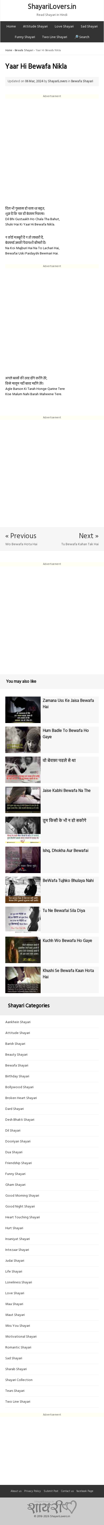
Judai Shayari (14, 1261)
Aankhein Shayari (18, 1022)
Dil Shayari (12, 1131)
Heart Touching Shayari (22, 1217)
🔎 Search (81, 37)
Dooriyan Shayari (18, 1141)
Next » (89, 536)
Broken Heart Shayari (21, 1098)
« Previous (20, 536)
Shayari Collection (19, 1380)
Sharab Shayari (16, 1369)
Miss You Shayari (17, 1326)
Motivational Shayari (21, 1337)
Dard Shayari (14, 1109)
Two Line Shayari (54, 37)
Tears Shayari (14, 1391)
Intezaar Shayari (17, 1250)
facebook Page (84, 1491)
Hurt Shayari (14, 1228)
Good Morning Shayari (22, 1196)
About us (16, 1491)
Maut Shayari (15, 1315)
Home (11, 27)
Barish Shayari (15, 1044)
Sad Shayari (89, 27)
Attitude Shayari (35, 27)
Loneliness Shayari (18, 1282)
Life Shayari (13, 1272)
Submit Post (51, 1491)
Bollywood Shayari (19, 1087)
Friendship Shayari (18, 1163)
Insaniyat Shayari (17, 1239)
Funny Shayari (25, 37)
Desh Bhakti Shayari (19, 1120)
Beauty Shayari (16, 1055)
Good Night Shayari (20, 1207)
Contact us (67, 1491)
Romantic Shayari (18, 1347)
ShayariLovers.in (52, 7)
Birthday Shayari (17, 1076)
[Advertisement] (52, 151)
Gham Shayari (15, 1185)
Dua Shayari (13, 1152)
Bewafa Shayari (24, 50)
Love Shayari (64, 27)
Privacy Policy (32, 1491)
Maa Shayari (14, 1304)
